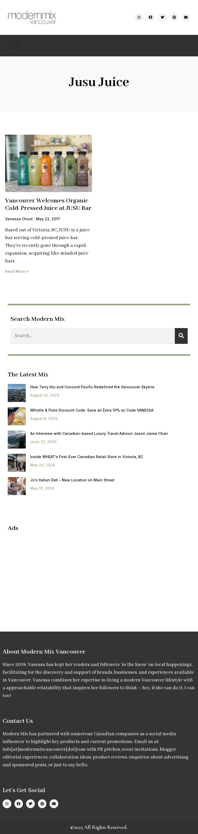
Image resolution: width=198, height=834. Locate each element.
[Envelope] (186, 17)
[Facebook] (150, 17)
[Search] (181, 336)
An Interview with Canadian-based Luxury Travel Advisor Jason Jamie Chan (99, 433)
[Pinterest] (174, 17)
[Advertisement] (51, 573)
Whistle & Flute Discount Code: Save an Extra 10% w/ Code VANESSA (91, 410)
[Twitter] (162, 17)
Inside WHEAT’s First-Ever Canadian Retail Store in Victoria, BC (86, 456)
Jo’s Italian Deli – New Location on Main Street (72, 480)
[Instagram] (139, 17)
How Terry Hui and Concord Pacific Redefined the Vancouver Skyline (92, 387)
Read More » (16, 271)
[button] (14, 44)
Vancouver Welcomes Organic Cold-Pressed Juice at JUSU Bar (48, 204)
